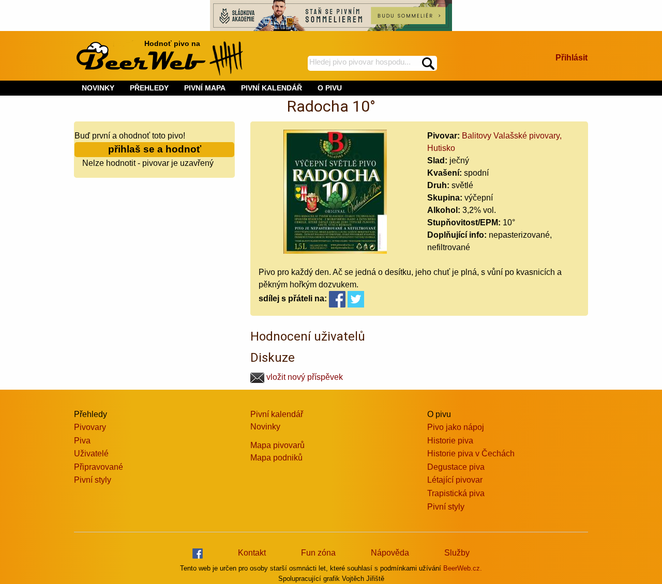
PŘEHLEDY (149, 88)
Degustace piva (456, 467)
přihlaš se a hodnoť (154, 149)
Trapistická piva (456, 493)
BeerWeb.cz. (462, 568)
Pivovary (90, 427)
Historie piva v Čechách (471, 453)
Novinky (265, 426)
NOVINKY (98, 88)
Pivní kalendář (276, 414)
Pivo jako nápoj (455, 427)
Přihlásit (571, 57)
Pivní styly (92, 479)
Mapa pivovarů (277, 445)
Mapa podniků (276, 457)
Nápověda (390, 552)
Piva (82, 440)
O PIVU (330, 88)
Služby (457, 552)
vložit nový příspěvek (303, 377)
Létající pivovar (455, 479)
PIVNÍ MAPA (204, 88)
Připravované (98, 467)
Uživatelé (91, 453)
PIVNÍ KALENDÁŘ (271, 88)
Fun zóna (318, 552)
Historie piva (450, 440)
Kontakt (252, 552)
